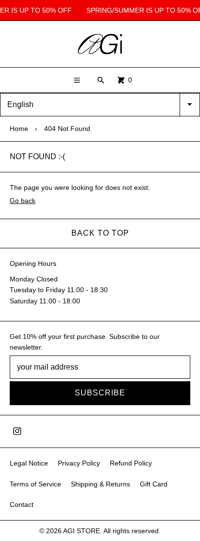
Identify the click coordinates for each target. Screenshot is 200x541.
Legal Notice (29, 463)
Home (19, 128)
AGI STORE (81, 531)
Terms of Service (35, 484)
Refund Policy (131, 463)
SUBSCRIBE (100, 393)
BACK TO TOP (100, 233)
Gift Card (153, 484)
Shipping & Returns (100, 484)
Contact (21, 504)
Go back (22, 201)
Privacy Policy (79, 463)
